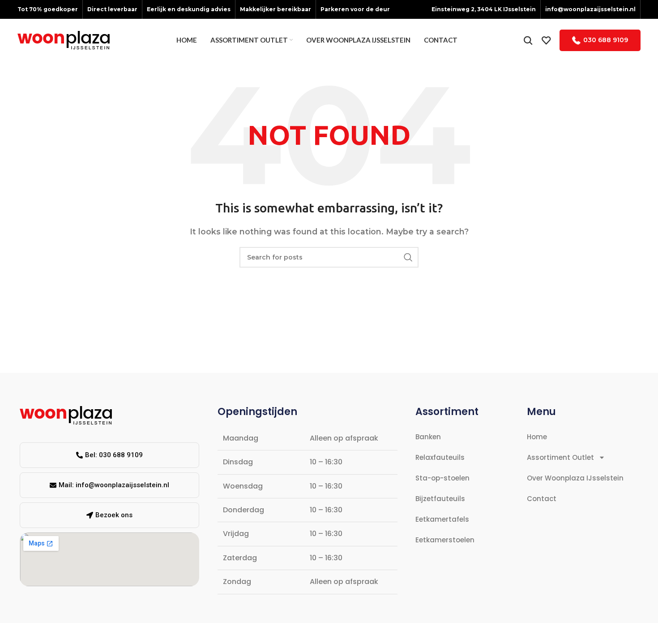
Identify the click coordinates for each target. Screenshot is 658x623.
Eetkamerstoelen (444, 540)
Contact (541, 498)
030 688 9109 (605, 40)
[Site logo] (63, 39)
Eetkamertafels (442, 519)
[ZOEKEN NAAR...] (408, 257)
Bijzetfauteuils (440, 498)
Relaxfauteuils (440, 457)
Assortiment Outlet (560, 457)
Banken (428, 436)
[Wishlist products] (546, 40)
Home (537, 436)
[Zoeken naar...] (528, 40)
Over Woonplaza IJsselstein (575, 478)
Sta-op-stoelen (442, 478)
